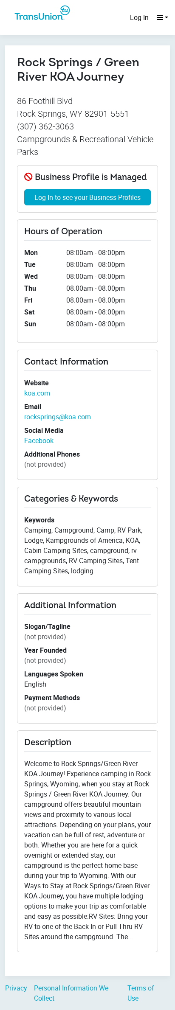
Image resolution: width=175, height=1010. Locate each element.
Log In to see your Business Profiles (87, 197)
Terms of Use (140, 993)
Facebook (39, 440)
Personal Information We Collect (71, 993)
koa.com (37, 393)
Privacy (16, 988)
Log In (139, 17)
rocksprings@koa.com (57, 416)
